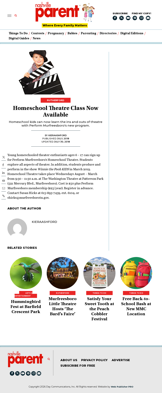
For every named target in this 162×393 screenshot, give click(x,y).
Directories (108, 33)
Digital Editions (131, 33)
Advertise (121, 360)
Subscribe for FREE (77, 365)
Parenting (88, 33)
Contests (37, 33)
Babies (72, 33)
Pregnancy (56, 33)
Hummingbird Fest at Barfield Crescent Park (25, 307)
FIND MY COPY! (141, 13)
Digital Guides (19, 38)
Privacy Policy (94, 360)
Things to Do (18, 33)
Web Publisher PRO (122, 386)
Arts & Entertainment (23, 294)
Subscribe (120, 13)
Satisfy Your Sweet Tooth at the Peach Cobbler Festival (99, 309)
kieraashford (44, 222)
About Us (68, 360)
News (36, 38)
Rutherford (55, 100)
